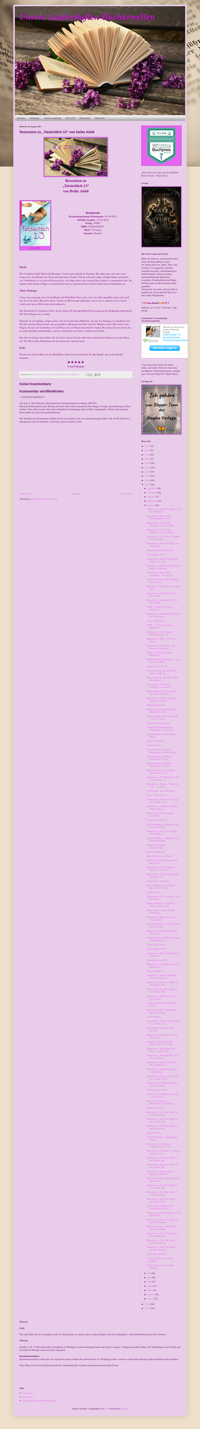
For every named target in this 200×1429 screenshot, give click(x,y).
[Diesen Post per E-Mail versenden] (87, 374)
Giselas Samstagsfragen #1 (158, 723)
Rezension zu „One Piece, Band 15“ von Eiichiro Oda (162, 990)
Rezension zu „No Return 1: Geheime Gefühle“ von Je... (163, 1152)
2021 (147, 467)
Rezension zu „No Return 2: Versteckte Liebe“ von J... (159, 1145)
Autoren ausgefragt (52, 117)
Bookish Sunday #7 (155, 1107)
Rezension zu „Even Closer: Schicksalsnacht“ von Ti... (159, 517)
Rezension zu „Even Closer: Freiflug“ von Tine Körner (163, 538)
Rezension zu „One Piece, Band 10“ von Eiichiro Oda (162, 1166)
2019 (147, 475)
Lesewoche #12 (153, 1016)
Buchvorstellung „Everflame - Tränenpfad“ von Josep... (160, 764)
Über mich (70, 117)
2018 (147, 480)
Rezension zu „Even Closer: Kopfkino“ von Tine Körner (160, 531)
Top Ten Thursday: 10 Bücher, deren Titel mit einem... (163, 925)
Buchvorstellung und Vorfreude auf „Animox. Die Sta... (162, 717)
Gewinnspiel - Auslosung (158, 881)
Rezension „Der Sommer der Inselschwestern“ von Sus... (160, 1043)
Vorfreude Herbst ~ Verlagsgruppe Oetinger (162, 1138)
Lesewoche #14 (153, 745)
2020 (147, 471)
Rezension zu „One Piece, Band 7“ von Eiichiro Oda (162, 1200)
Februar (151, 1294)
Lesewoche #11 (153, 1132)
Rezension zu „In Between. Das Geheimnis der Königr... (161, 647)
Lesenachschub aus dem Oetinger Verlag (161, 735)
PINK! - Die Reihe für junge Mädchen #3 (159, 608)
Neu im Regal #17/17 (156, 554)
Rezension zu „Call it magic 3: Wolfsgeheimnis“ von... (160, 633)
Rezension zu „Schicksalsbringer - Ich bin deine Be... (163, 1214)
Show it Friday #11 (155, 740)
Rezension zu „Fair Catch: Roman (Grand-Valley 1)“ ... (162, 832)
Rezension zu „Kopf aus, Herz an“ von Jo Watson (162, 918)
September (153, 500)
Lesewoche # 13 (154, 892)
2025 (147, 450)
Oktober (151, 496)
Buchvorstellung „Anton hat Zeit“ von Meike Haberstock (162, 692)
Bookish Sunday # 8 (156, 971)
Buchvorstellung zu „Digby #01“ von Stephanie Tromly (163, 839)
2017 (147, 484)
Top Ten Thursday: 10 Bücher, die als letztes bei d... (163, 1179)
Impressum (100, 117)
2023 (147, 458)
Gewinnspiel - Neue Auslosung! (161, 790)
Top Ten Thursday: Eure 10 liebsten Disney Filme (163, 581)
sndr (106, 1408)
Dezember (152, 488)
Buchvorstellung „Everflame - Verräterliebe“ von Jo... (160, 758)
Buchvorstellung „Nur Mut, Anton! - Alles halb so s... (163, 679)
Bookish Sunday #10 (156, 704)
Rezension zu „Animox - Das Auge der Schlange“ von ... (162, 800)
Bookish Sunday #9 (155, 851)
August (151, 505)
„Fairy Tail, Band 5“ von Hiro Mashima (160, 1259)
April (150, 1285)
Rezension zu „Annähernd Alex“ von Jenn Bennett (163, 965)
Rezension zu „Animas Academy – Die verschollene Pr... (162, 1063)
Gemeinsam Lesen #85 (157, 819)
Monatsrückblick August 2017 (160, 550)
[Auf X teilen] (93, 374)
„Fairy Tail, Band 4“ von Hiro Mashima (160, 1266)
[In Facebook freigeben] (96, 374)
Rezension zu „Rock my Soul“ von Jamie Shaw (162, 1036)
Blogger (123, 1408)
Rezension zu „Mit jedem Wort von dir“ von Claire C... (162, 1056)
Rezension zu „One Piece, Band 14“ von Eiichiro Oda (162, 1113)
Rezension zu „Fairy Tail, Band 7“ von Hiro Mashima (162, 1241)
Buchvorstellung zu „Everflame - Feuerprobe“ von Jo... (161, 771)
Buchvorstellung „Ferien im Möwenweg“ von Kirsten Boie (161, 751)
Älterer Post (126, 493)
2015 (147, 1308)
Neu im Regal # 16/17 (156, 948)
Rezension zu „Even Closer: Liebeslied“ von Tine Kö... (160, 685)
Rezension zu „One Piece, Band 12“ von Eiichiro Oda (162, 1127)
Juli (149, 1273)
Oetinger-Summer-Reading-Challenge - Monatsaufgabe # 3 (163, 939)
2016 (147, 1304)
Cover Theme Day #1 (156, 944)
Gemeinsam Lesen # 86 (157, 666)
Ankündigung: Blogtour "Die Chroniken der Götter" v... (160, 1207)
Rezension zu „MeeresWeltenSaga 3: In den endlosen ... (163, 1070)
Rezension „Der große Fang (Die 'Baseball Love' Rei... (161, 710)
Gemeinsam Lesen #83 (157, 1089)
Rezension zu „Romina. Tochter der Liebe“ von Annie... (162, 785)
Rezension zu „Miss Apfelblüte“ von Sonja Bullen (163, 544)
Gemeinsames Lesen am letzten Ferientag (160, 1029)
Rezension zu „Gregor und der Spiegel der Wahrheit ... (160, 1172)
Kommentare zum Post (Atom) (44, 498)
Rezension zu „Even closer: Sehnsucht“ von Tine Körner (161, 524)
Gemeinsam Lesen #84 (157, 959)
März (150, 1290)
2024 (147, 454)
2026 (147, 446)
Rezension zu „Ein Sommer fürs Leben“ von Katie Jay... (161, 1050)
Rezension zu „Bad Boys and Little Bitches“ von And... (162, 560)
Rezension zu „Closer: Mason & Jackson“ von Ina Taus (161, 868)
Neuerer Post (26, 493)
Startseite (21, 117)
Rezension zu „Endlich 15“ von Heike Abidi (163, 587)
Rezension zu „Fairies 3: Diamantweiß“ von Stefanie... (161, 1102)
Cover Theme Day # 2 (157, 795)
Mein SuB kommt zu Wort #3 (160, 856)
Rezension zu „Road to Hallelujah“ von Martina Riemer (162, 976)
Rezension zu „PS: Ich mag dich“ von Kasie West (163, 897)
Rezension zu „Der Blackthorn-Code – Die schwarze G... (163, 778)
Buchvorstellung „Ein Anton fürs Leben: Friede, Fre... (161, 672)
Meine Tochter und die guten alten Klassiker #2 (162, 861)
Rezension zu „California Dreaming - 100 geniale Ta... (163, 875)
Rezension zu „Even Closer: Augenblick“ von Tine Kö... (160, 574)
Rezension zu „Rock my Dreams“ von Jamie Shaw (163, 954)
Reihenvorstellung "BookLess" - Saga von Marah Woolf (163, 660)
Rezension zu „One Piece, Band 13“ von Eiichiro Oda (162, 1120)
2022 (147, 463)
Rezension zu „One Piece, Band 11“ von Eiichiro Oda (162, 1159)
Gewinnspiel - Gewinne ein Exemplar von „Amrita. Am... (163, 1022)
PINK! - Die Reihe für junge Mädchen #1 (159, 654)
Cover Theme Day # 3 (157, 620)
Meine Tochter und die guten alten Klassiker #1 (162, 932)
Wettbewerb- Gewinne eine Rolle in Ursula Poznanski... (162, 1084)
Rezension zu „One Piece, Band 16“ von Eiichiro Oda (162, 983)
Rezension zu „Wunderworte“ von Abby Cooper (162, 997)
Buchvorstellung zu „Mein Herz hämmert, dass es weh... (161, 904)
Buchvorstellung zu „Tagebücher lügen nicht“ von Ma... (161, 886)
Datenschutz (85, 117)
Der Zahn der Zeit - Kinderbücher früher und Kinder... (162, 1011)
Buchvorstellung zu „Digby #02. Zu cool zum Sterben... (163, 825)
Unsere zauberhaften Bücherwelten (87, 16)
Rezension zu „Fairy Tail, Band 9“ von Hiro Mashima (162, 1228)
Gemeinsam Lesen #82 (157, 1253)
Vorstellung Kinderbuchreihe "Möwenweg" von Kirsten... (160, 728)
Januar (151, 1298)
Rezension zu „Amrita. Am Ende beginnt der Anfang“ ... (161, 699)
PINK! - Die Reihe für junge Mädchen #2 (159, 626)
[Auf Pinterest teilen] (99, 374)
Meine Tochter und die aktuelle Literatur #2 (160, 814)
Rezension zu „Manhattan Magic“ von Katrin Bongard (163, 510)
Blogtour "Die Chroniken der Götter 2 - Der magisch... (163, 1095)
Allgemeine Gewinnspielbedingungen (38, 1400)
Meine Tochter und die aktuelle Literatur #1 (160, 911)
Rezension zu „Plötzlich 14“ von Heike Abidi (161, 594)
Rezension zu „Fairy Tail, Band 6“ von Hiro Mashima (162, 1248)
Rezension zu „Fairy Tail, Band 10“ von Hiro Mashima (162, 1221)
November (152, 492)
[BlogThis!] (90, 374)
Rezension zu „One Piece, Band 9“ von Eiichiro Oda (162, 1186)
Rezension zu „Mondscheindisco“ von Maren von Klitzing (163, 567)
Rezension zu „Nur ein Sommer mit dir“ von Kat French (162, 1077)
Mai (150, 1281)
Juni (150, 1277)
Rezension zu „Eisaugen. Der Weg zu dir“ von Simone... (163, 615)
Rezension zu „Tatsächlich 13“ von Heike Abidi (162, 601)
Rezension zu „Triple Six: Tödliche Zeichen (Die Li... (162, 807)
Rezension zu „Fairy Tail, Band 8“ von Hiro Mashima (162, 1234)
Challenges (34, 117)
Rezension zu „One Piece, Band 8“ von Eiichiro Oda (162, 1193)
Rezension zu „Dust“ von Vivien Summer (161, 640)
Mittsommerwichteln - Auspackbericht (157, 846)
